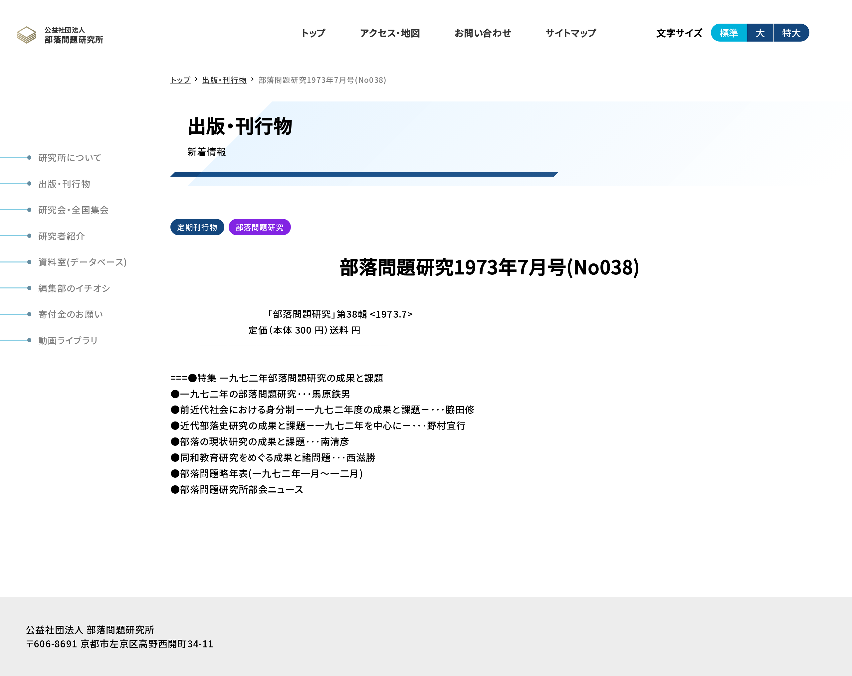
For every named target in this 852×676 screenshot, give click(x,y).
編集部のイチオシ (74, 287)
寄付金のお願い (70, 313)
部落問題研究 (260, 227)
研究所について (70, 157)
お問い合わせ (483, 32)
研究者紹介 (61, 235)
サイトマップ (571, 32)
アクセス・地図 (390, 32)
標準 (729, 32)
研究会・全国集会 (73, 209)
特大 (791, 32)
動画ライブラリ (68, 340)
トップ (314, 32)
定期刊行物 (197, 227)
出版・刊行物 (64, 183)
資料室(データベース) (82, 261)
